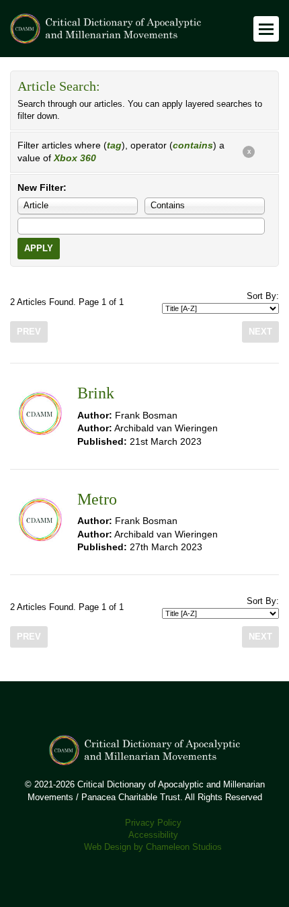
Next (260, 332)
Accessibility (153, 835)
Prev (29, 332)
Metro (97, 499)
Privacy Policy (153, 823)
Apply (38, 248)
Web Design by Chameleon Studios (153, 847)
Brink (95, 393)
